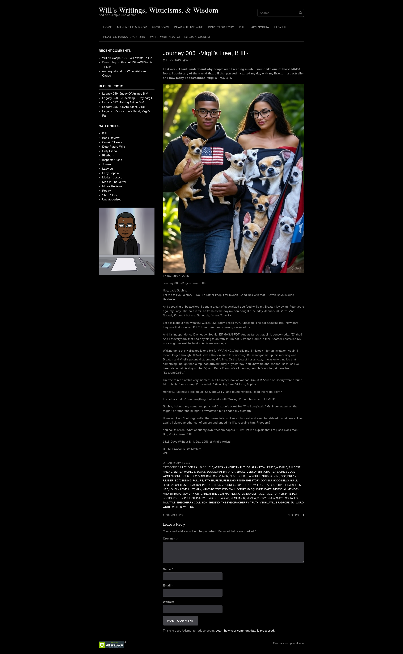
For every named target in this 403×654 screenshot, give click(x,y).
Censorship (255, 471)
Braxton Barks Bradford (124, 37)
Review (251, 498)
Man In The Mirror (132, 27)
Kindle (242, 485)
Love (183, 489)
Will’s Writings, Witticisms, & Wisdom (158, 10)
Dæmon (223, 476)
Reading (223, 498)
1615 (210, 467)
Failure (198, 480)
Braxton (229, 471)
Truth (254, 502)
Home (107, 27)
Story (261, 498)
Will (188, 60)
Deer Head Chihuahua (253, 476)
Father (209, 480)
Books (200, 471)
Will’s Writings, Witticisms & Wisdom (180, 37)
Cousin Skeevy (112, 142)
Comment (170, 538)
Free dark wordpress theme (288, 643)
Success (282, 498)
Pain (288, 493)
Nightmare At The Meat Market (214, 493)
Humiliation (171, 485)
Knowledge (256, 485)
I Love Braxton (190, 485)
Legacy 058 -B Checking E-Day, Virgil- (127, 98)
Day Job (211, 476)
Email (168, 585)
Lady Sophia (259, 27)
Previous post (175, 515)
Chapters (271, 471)
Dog (283, 476)
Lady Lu (280, 27)
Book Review (110, 137)
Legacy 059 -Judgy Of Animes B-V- (125, 93)
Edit (177, 480)
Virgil (264, 502)
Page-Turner (275, 493)
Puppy (200, 498)
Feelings (229, 480)
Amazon (260, 467)
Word (300, 502)
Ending (186, 480)
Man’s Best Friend (215, 489)
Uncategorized (112, 199)
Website (168, 601)
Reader (211, 498)
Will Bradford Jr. (281, 502)
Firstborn (160, 27)
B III (242, 27)
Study (271, 498)
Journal (107, 164)
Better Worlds (184, 471)
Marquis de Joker (259, 489)
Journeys (229, 485)
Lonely (174, 489)
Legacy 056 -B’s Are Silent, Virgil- (124, 106)
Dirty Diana (109, 151)
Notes (240, 493)
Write (167, 507)
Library (289, 485)
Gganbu (266, 480)
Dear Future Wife (188, 27)
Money (187, 493)
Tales (294, 498)
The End (214, 502)
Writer (177, 507)
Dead (233, 476)
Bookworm (214, 471)
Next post (295, 515)
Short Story (109, 195)
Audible (281, 467)
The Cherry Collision (192, 502)
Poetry (178, 498)
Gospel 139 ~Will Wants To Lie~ (133, 58)
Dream (292, 476)
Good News (281, 480)
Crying (200, 476)
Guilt (293, 480)
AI (252, 467)
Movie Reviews (112, 186)
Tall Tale (169, 502)
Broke (241, 471)
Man (198, 489)
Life (165, 489)
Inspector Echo (221, 27)
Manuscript (237, 489)
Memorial (280, 489)
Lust (191, 489)
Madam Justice (112, 177)
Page (261, 493)
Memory (293, 489)
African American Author (232, 467)
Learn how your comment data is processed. (245, 630)
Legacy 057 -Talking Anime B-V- (123, 102)
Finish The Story (248, 480)
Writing (188, 507)
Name (168, 569)
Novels (251, 493)
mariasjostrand (112, 71)
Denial (274, 476)
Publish (189, 498)
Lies (298, 485)
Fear (218, 480)
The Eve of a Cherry (235, 502)
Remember (237, 498)
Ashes (271, 467)
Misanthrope (172, 493)
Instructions (211, 485)
